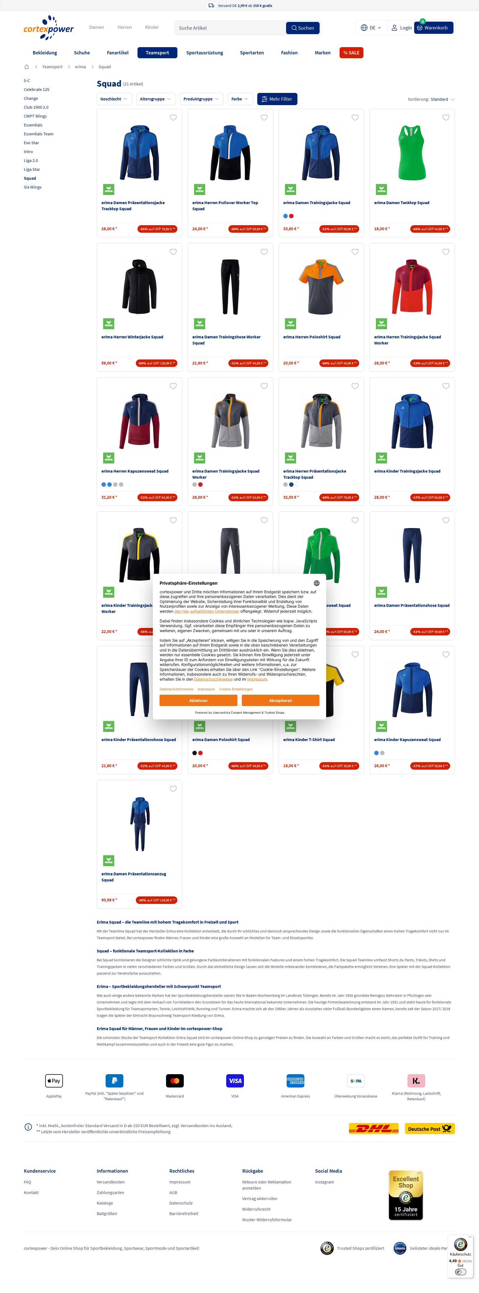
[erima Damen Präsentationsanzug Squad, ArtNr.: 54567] (139, 824)
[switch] (460, 1272)
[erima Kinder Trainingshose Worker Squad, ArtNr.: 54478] (230, 555)
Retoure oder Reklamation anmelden (266, 1185)
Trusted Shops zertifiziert (360, 1248)
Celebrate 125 (36, 89)
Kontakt (31, 1192)
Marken (323, 52)
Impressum (179, 1182)
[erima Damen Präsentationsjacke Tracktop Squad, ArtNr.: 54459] (139, 153)
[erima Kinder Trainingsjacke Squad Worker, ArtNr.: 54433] (139, 555)
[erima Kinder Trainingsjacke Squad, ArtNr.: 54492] (412, 421)
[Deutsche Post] (430, 1128)
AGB (173, 1192)
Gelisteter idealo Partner (432, 1248)
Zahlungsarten (110, 1192)
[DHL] (376, 1128)
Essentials (33, 125)
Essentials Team (38, 133)
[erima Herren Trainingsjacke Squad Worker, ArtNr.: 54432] (412, 287)
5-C (27, 80)
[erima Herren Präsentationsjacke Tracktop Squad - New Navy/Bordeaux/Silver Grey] (291, 484)
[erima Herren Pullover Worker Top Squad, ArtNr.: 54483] (230, 153)
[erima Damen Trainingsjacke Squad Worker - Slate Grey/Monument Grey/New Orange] (194, 484)
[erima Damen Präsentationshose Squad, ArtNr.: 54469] (412, 555)
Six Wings (33, 187)
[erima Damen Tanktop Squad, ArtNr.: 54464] (412, 153)
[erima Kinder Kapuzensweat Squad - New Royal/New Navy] (376, 753)
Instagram (324, 1182)
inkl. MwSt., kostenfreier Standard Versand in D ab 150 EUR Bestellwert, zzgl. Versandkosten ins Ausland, (134, 1125)
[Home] (26, 67)
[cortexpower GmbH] (49, 27)
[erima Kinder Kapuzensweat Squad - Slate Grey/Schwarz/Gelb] (382, 753)
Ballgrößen (107, 1213)
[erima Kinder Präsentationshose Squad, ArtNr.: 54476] (139, 690)
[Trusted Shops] (421, 1195)
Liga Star (32, 169)
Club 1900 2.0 (36, 107)
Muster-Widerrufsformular (267, 1219)
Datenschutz (181, 1203)
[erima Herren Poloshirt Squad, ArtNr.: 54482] (321, 287)
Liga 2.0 (31, 160)
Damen (96, 27)
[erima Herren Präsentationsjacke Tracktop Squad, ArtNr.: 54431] (321, 421)
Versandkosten (111, 1182)
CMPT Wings (35, 116)
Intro (28, 151)
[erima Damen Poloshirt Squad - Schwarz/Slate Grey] (194, 753)
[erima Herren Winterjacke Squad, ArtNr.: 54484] (139, 287)
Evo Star (31, 142)
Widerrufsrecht (256, 1209)
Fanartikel (118, 52)
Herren (125, 27)
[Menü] (470, 1238)
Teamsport (157, 52)
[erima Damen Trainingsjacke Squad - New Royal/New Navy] (285, 216)
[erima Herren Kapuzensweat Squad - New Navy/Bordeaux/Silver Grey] (103, 484)
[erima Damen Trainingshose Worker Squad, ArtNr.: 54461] (230, 287)
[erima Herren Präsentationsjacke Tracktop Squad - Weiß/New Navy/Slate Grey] (297, 484)
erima (80, 66)
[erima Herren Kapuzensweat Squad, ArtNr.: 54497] (139, 421)
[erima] (109, 189)
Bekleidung (45, 52)
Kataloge (105, 1203)
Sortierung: (428, 99)
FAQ (27, 1182)
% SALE (351, 52)
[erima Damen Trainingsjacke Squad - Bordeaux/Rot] (291, 216)
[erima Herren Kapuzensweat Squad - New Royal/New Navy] (109, 484)
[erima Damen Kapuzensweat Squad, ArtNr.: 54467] (321, 555)
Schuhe (82, 52)
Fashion (289, 52)
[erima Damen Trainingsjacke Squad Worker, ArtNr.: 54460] (230, 421)
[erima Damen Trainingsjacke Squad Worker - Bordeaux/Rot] (200, 484)
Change (31, 98)
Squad (105, 66)
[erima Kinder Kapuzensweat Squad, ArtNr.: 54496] (412, 690)
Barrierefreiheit (183, 1213)
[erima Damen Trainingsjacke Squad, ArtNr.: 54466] (321, 153)
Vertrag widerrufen (259, 1198)
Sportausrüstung (204, 52)
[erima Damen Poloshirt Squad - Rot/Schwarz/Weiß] (200, 753)
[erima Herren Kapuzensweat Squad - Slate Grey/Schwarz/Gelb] (121, 484)
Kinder (152, 27)
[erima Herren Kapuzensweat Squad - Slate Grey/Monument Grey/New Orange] (115, 484)
